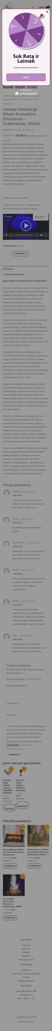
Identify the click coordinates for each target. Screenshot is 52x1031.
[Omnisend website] (26, 92)
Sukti (26, 77)
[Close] (47, 12)
